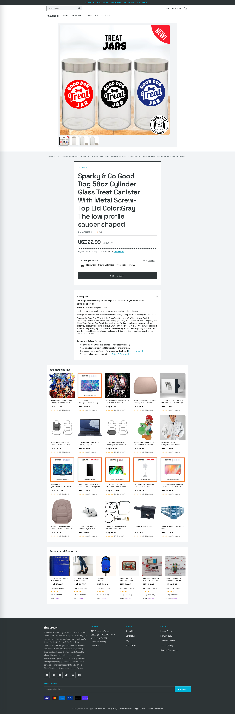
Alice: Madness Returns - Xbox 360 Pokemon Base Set (117, 401)
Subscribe (183, 689)
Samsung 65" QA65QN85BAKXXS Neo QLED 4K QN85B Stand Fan (89, 401)
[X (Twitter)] (73, 675)
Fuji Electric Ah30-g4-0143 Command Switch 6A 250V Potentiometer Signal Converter (152, 579)
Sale (107, 16)
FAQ (127, 640)
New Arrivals (95, 16)
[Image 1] (64, 140)
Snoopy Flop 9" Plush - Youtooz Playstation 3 (87, 527)
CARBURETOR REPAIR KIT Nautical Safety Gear (116, 527)
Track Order (131, 645)
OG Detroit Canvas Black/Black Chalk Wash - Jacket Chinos (171, 443)
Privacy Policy (166, 636)
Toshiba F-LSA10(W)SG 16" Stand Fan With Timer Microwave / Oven (144, 485)
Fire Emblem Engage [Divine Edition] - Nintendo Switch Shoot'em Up (61, 401)
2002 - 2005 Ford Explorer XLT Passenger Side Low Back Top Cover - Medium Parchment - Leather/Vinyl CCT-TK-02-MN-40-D (62, 527)
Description (82, 296)
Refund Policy (166, 631)
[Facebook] (47, 675)
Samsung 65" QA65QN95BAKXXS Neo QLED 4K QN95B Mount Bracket (62, 485)
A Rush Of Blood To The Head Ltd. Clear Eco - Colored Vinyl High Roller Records (172, 401)
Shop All (76, 16)
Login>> (58, 598)
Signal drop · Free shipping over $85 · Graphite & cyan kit (117, 2)
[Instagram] (53, 675)
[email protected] (135, 351)
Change (151, 260)
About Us (130, 631)
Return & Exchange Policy (122, 354)
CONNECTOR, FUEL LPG (143, 526)
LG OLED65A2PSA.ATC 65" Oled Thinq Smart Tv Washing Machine (117, 485)
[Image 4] (94, 140)
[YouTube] (60, 675)
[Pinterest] (79, 675)
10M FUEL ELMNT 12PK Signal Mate (172, 527)
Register (176, 8)
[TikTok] (66, 675)
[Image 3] (84, 140)
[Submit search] (79, 8)
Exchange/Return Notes (89, 341)
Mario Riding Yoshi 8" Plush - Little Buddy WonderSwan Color (144, 443)
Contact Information (169, 650)
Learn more (119, 251)
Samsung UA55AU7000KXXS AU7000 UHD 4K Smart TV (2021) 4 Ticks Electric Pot (172, 485)
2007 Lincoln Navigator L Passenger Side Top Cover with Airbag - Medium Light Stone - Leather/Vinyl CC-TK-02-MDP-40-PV (61, 443)
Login (166, 8)
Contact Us (130, 636)
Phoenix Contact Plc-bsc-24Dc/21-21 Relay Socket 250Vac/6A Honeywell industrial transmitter (174, 579)
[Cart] (185, 8)
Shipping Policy (166, 645)
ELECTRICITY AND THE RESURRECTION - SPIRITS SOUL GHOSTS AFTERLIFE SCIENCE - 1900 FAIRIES (59, 579)
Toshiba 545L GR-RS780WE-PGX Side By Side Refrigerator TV (89, 485)
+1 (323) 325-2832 (99, 638)
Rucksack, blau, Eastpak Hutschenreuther (103, 579)
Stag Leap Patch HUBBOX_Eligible (126, 579)
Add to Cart (117, 276)
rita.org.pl (52, 16)
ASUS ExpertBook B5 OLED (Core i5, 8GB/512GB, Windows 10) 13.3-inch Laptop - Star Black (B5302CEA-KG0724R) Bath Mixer (88, 443)
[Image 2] (74, 140)
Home (66, 16)
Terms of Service (167, 640)
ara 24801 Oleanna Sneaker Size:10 (81, 579)
